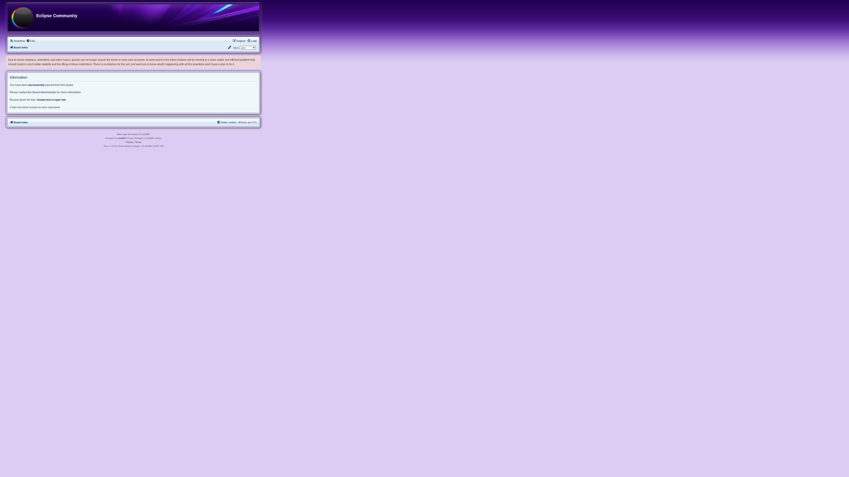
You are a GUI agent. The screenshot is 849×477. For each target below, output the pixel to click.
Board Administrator (44, 92)
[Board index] (22, 18)
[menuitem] (17, 41)
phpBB (121, 138)
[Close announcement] (258, 58)
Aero (119, 134)
